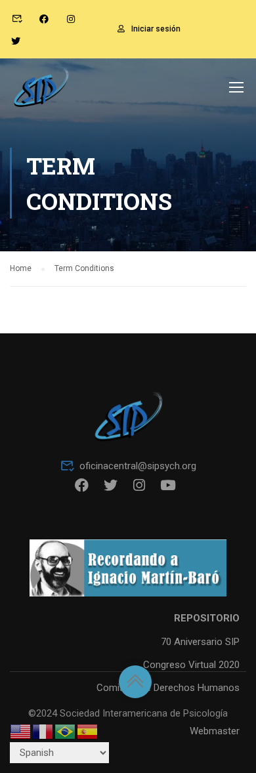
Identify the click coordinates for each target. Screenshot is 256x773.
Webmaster (215, 731)
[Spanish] (88, 731)
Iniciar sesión (156, 28)
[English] (21, 731)
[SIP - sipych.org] (41, 90)
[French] (43, 731)
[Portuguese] (65, 731)
